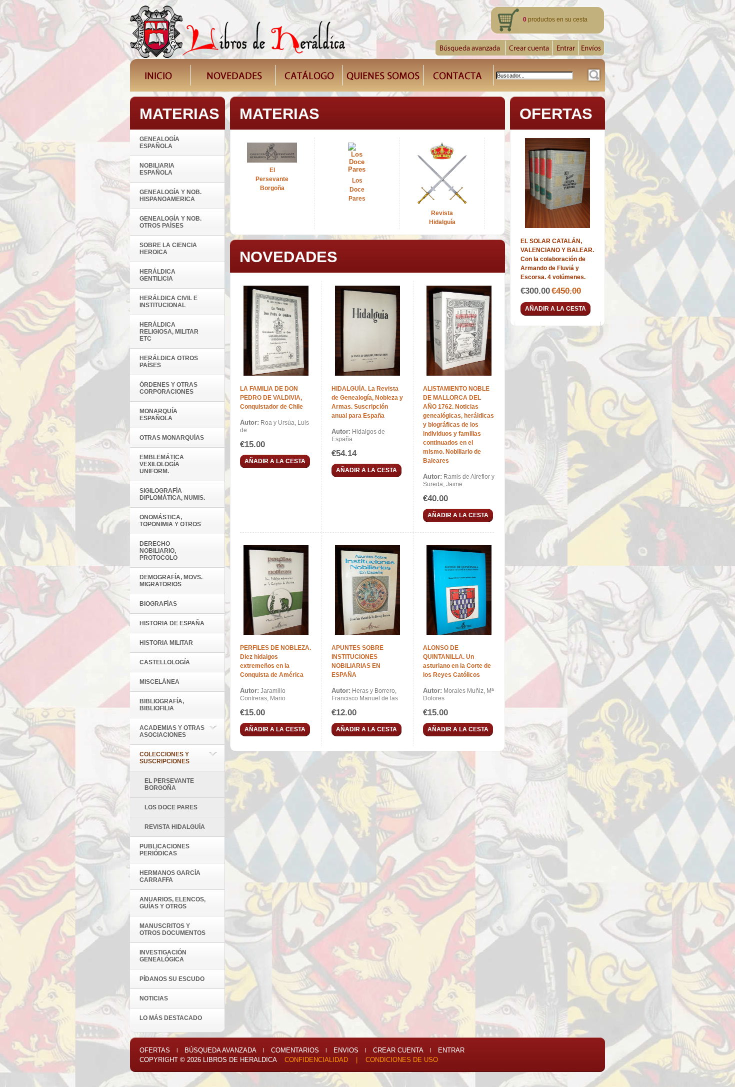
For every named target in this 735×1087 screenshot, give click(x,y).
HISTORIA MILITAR (166, 642)
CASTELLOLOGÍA (165, 662)
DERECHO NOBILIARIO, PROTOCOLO (159, 550)
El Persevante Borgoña (169, 784)
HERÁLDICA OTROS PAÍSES (169, 362)
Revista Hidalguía (174, 826)
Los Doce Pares (171, 807)
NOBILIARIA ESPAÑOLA (157, 169)
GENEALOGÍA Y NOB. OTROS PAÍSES (171, 222)
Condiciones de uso (402, 1059)
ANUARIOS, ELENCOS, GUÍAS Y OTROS (173, 903)
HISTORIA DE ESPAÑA (172, 623)
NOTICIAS (154, 998)
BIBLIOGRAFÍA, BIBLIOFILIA (162, 705)
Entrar (451, 1050)
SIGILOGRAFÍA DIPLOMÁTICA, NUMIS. (172, 494)
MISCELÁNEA (160, 681)
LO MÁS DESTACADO (171, 1017)
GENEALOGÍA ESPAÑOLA (160, 143)
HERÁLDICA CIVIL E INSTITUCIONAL (169, 302)
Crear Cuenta (398, 1050)
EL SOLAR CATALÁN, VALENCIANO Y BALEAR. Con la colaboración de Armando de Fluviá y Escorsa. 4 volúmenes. (557, 259)
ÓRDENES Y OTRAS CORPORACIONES (169, 388)
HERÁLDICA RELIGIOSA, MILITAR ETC (169, 331)
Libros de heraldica (239, 1059)
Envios (346, 1050)
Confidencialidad (316, 1059)
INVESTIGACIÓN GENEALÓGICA (163, 956)
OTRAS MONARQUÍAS (172, 437)
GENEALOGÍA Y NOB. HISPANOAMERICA (171, 196)
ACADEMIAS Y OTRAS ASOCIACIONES (172, 731)
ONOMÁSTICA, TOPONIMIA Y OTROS (170, 521)
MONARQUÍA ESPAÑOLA (159, 415)
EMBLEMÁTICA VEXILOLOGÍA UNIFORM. (162, 464)
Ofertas (155, 1050)
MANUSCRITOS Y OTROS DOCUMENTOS (173, 929)
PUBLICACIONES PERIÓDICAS (165, 850)
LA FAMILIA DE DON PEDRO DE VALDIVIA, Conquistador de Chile (271, 397)
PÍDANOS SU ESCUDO (172, 978)
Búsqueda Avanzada (220, 1050)
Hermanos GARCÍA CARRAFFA (170, 876)
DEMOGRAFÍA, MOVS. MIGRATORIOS (171, 581)
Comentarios (295, 1050)
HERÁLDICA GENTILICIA (158, 275)
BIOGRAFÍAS (158, 603)
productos (539, 19)
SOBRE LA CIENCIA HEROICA (168, 249)
